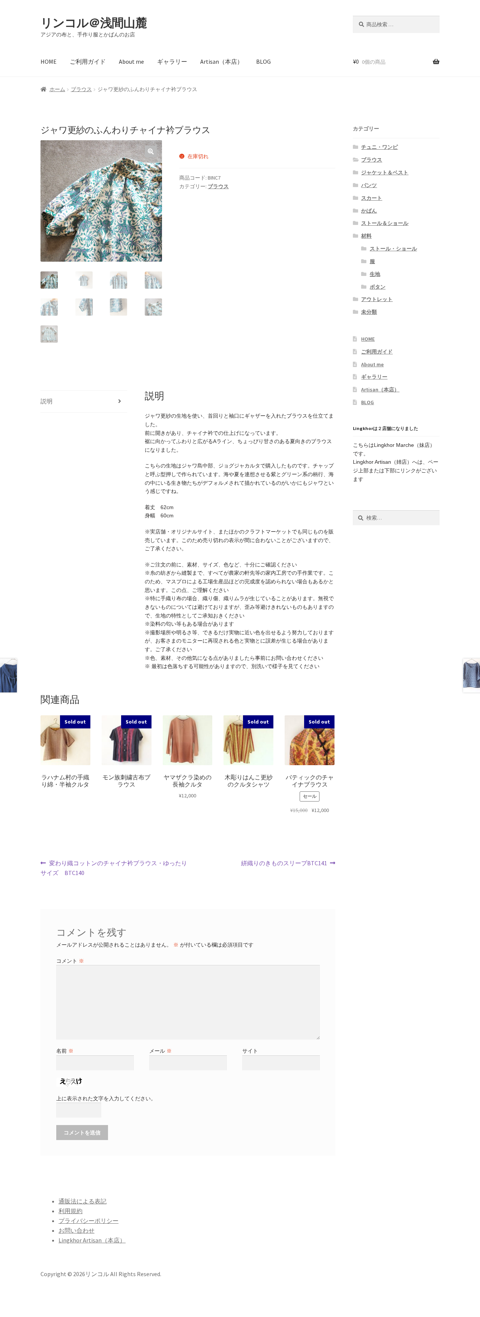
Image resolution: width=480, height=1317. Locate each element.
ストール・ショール (393, 248)
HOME (48, 61)
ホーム (57, 89)
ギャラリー (172, 61)
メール (160, 1051)
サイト (250, 1051)
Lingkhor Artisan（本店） (92, 1240)
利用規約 (70, 1211)
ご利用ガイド (88, 61)
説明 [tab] (46, 401)
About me (131, 61)
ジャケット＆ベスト (384, 172)
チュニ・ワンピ (379, 147)
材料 (366, 235)
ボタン (378, 286)
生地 (375, 274)
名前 (65, 1051)
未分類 (369, 312)
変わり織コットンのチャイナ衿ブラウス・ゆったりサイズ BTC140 (113, 868)
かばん (369, 210)
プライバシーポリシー (88, 1220)
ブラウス (81, 89)
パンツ (369, 185)
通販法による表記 (82, 1201)
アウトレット (377, 299)
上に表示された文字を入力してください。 (106, 1098)
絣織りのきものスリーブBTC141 (284, 863)
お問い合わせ (76, 1230)
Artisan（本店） (221, 61)
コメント (70, 961)
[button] (151, 151)
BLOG (263, 61)
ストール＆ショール (384, 223)
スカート (371, 198)
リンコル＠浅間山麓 (93, 22)
